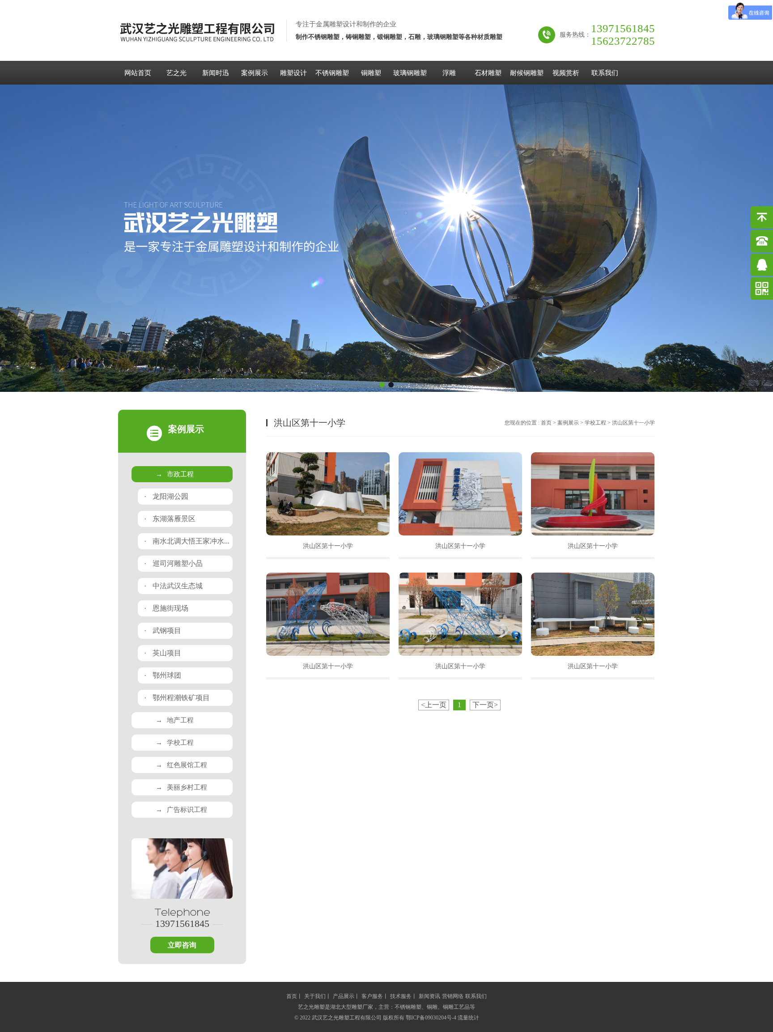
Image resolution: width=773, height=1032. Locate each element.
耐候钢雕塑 (527, 72)
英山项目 (162, 653)
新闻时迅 (215, 72)
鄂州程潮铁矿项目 (177, 697)
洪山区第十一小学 (328, 546)
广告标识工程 (181, 809)
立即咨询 (182, 945)
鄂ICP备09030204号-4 (431, 1018)
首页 (546, 423)
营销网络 (452, 996)
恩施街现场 (166, 608)
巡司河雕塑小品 (173, 563)
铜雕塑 (371, 72)
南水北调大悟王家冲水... (186, 541)
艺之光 (176, 72)
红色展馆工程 (181, 765)
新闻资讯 (429, 996)
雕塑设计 (293, 72)
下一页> (485, 705)
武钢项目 (162, 630)
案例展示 (254, 72)
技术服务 (401, 996)
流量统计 (468, 1018)
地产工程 (175, 720)
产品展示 (343, 996)
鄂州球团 (162, 675)
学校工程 (175, 742)
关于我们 (315, 996)
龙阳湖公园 (166, 496)
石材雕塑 (488, 72)
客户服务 (372, 996)
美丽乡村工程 (181, 787)
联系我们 (604, 72)
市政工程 (175, 474)
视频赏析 (565, 72)
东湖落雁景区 (169, 518)
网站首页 (137, 72)
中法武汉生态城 (173, 586)
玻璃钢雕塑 (410, 72)
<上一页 (433, 705)
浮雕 (449, 72)
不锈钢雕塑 (332, 72)
